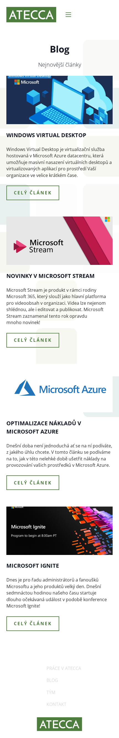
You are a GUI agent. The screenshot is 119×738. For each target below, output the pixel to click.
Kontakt (56, 704)
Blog (52, 680)
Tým (50, 692)
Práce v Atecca (63, 668)
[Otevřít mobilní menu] (68, 14)
